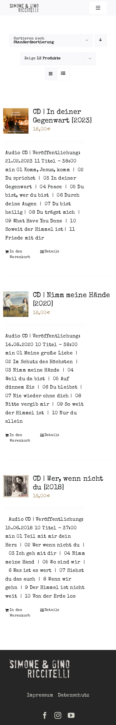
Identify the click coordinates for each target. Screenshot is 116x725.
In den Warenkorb (20, 254)
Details (52, 252)
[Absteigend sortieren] (101, 40)
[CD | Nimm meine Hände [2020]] (15, 304)
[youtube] (71, 715)
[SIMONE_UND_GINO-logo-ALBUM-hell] (40, 660)
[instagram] (57, 715)
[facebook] (44, 715)
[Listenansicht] (63, 74)
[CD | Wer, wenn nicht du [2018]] (15, 486)
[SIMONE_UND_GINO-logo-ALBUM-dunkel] (24, 5)
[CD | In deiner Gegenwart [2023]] (15, 121)
